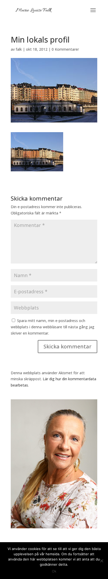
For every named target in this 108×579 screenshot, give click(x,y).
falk (19, 49)
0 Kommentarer (65, 49)
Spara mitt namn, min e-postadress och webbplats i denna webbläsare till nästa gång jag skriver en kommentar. (52, 327)
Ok (54, 571)
